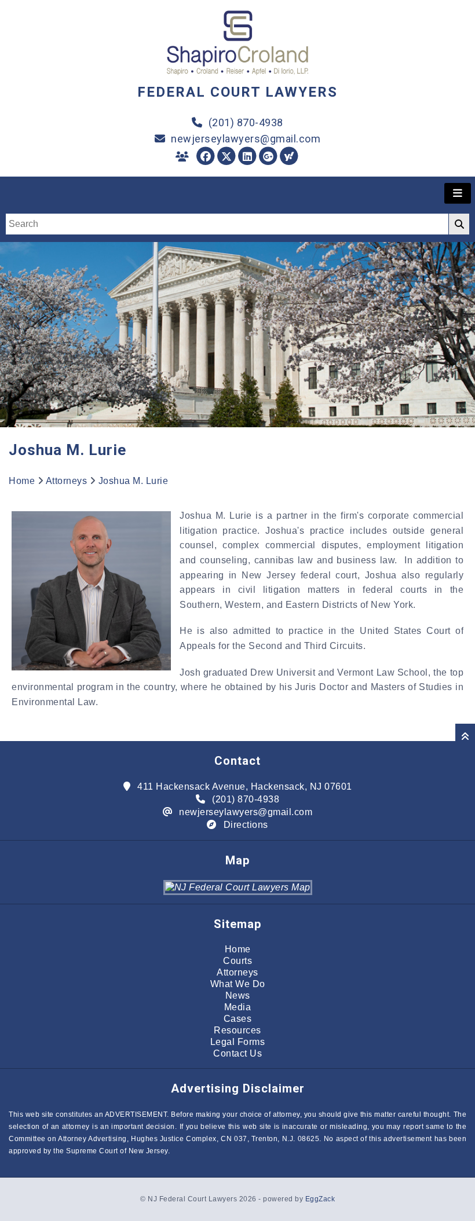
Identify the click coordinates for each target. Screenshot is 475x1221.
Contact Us (237, 1053)
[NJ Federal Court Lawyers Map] (237, 887)
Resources (237, 1030)
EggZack (320, 1199)
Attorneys (66, 481)
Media (237, 1007)
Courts (237, 961)
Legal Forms (237, 1042)
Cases (238, 1019)
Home (22, 481)
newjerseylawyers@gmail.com (245, 139)
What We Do (237, 984)
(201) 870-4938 (246, 122)
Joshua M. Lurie (133, 481)
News (237, 995)
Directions (246, 825)
